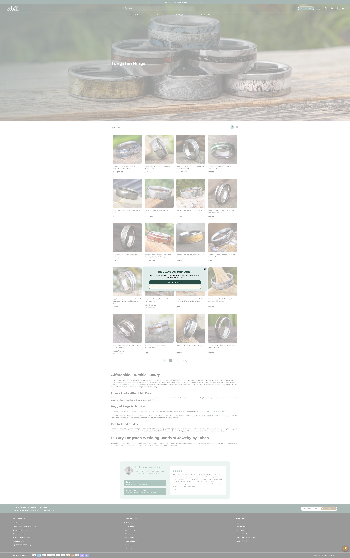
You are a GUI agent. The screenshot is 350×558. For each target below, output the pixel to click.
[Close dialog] (205, 269)
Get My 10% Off (175, 282)
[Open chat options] (345, 548)
